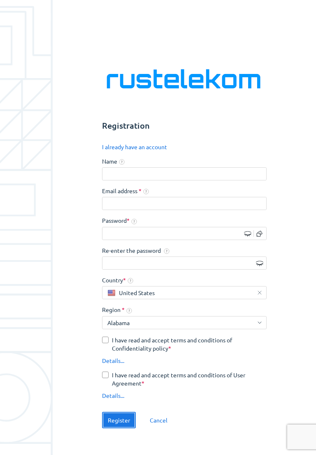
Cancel (158, 420)
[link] (134, 147)
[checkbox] (184, 344)
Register (119, 420)
